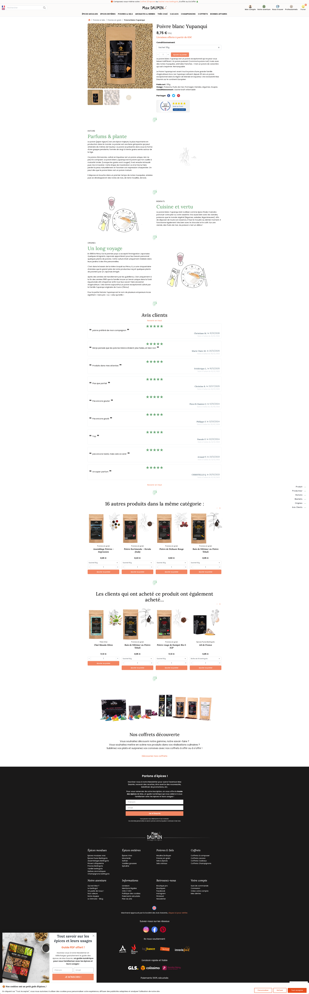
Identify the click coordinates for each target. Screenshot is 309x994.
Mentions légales (129, 888)
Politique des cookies (131, 893)
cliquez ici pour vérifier (177, 913)
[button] (303, 8)
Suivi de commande (199, 886)
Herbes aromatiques (97, 871)
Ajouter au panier (180, 55)
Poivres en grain (114, 20)
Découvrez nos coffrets (154, 755)
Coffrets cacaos (198, 858)
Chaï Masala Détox (103, 645)
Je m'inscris (154, 813)
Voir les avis (179, 110)
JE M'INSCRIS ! (73, 977)
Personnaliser (263, 990)
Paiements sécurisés (131, 896)
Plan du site (127, 899)
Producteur (297, 491)
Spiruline (125, 866)
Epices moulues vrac (97, 855)
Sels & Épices (162, 861)
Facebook (160, 891)
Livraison (126, 886)
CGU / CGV (126, 891)
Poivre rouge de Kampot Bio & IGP (171, 646)
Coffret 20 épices (147, 1)
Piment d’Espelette (96, 863)
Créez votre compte (199, 891)
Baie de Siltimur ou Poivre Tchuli (205, 550)
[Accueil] (89, 20)
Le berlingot (93, 888)
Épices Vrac (127, 855)
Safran (125, 861)
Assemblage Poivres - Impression (103, 550)
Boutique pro (162, 886)
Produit (299, 487)
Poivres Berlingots (95, 866)
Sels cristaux (161, 863)
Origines (298, 503)
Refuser (280, 990)
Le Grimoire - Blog (95, 899)
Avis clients (297, 507)
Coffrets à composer (200, 855)
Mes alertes (196, 893)
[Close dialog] (93, 936)
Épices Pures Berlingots (98, 858)
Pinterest (160, 896)
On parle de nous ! (96, 891)
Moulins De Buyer (163, 855)
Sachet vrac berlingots (168, 1)
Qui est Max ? (93, 886)
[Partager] (168, 95)
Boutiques (160, 888)
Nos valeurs (93, 893)
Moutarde (126, 858)
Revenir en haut (154, 320)
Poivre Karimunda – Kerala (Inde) (137, 550)
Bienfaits (298, 499)
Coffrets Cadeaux (199, 861)
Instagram (161, 893)
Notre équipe (93, 896)
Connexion (195, 888)
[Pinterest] (178, 95)
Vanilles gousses (129, 863)
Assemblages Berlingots (98, 861)
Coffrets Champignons (201, 863)
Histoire (298, 495)
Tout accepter (297, 990)
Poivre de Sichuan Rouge (171, 549)
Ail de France (205, 645)
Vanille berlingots (95, 868)
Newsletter (161, 899)
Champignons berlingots (98, 874)
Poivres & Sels (99, 20)
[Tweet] (173, 95)
